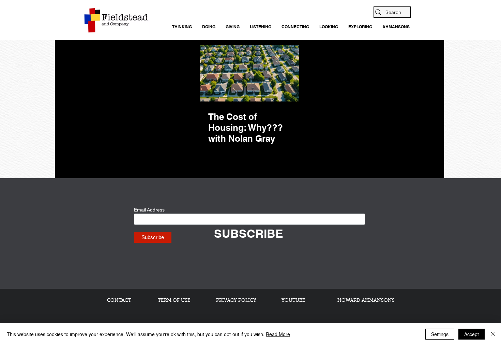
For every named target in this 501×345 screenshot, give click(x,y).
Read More (278, 334)
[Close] (493, 334)
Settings (440, 334)
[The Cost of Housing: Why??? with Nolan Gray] (249, 73)
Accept (471, 334)
